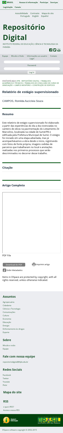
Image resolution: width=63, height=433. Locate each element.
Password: (32, 65)
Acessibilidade (21, 13)
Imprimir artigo (43, 264)
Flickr (5, 385)
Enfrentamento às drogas (13, 329)
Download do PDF (14, 264)
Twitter (6, 378)
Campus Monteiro (23, 85)
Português (25, 16)
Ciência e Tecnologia (11, 308)
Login (32, 58)
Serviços (54, 2)
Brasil (10, 2)
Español (44, 16)
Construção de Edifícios (44, 85)
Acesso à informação (28, 2)
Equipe (5, 56)
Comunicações (9, 312)
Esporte (6, 332)
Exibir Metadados (14, 270)
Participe (44, 2)
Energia (6, 325)
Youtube (6, 381)
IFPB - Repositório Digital (28, 81)
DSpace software (9, 430)
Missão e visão (9, 345)
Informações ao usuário (37, 56)
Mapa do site (48, 13)
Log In (31, 72)
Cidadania (7, 305)
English (35, 16)
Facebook (7, 375)
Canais (18, 7)
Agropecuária (8, 302)
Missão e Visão (17, 56)
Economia (7, 319)
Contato (53, 56)
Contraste (34, 13)
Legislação (8, 7)
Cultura (6, 315)
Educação (7, 322)
